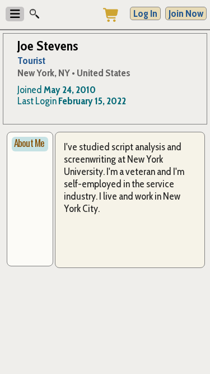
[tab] (30, 144)
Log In (145, 13)
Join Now (186, 13)
